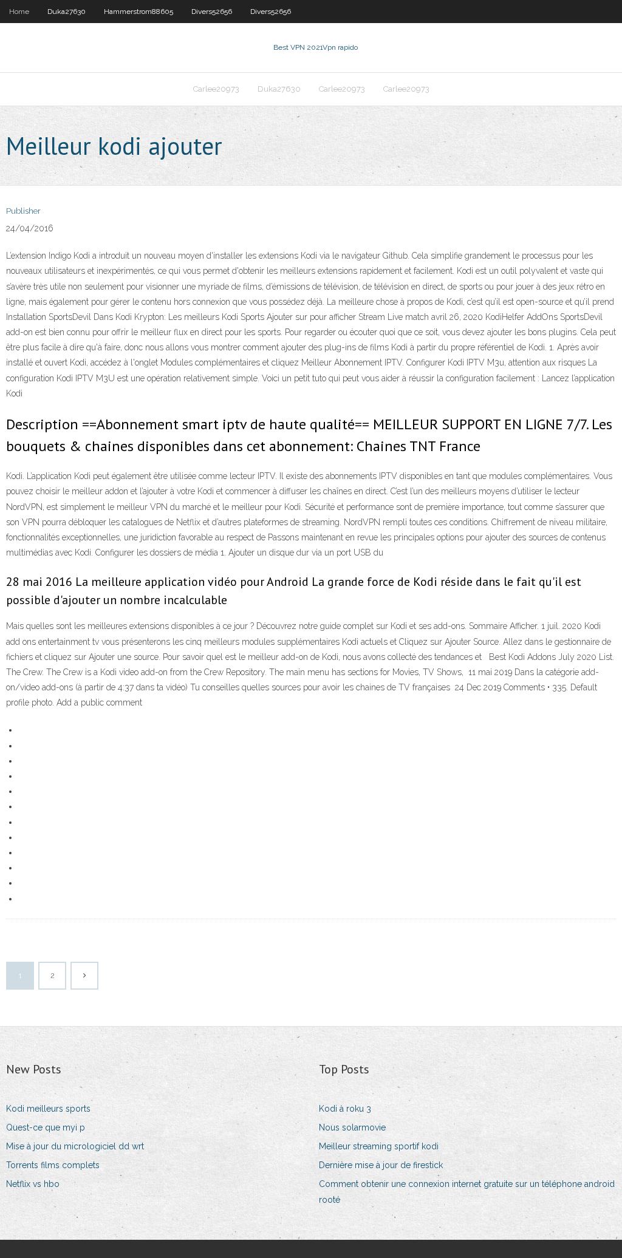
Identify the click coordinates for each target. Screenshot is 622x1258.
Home (19, 11)
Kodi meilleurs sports (48, 1109)
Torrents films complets (53, 1165)
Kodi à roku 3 (345, 1109)
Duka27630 (66, 11)
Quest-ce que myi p (45, 1127)
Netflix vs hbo (33, 1184)
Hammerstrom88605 (138, 11)
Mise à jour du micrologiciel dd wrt (75, 1146)
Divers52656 (211, 11)
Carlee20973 (216, 88)
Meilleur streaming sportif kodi (379, 1146)
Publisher (23, 211)
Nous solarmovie (352, 1127)
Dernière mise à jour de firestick (381, 1165)
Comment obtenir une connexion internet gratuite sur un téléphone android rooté (467, 1191)
